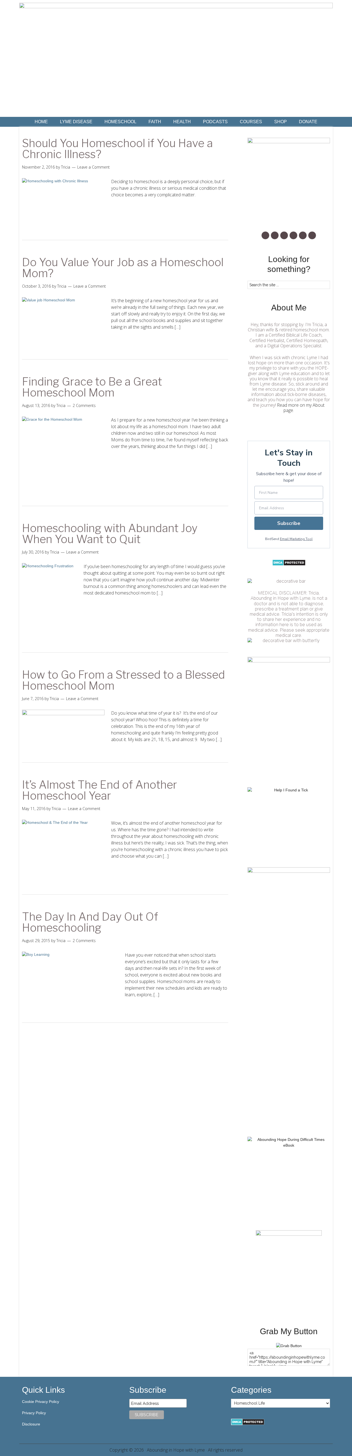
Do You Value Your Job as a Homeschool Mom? (123, 267)
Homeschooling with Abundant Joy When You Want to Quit (109, 533)
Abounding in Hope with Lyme (176, 1450)
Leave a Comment (93, 167)
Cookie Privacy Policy (40, 1401)
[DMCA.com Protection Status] (289, 564)
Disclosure (31, 1424)
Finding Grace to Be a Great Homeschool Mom (92, 387)
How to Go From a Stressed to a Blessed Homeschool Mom (123, 680)
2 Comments (84, 405)
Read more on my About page (300, 407)
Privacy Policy (34, 1413)
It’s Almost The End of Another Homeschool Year (99, 790)
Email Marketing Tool (296, 539)
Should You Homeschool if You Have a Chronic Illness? (117, 148)
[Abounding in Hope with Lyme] (289, 1346)
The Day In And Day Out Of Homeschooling (90, 922)
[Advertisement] (289, 1043)
